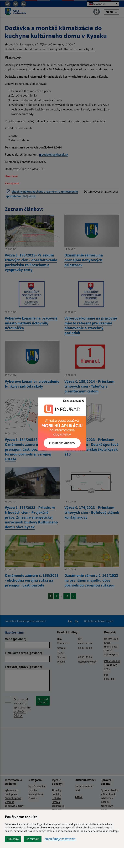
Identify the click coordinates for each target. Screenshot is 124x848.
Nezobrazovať (72, 400)
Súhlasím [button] (13, 839)
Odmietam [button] (33, 839)
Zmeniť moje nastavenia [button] (60, 838)
